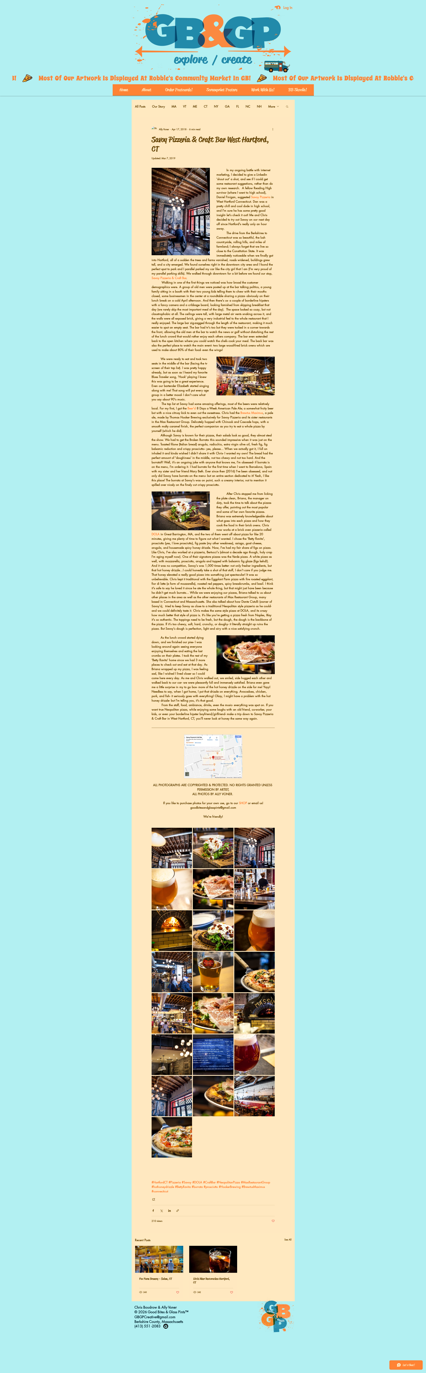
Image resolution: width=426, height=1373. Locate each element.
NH (259, 106)
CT (205, 106)
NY (216, 106)
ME (195, 106)
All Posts (140, 106)
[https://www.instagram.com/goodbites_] (165, 1326)
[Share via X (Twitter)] (161, 1210)
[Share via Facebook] (153, 1210)
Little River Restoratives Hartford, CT (211, 1280)
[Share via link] (177, 1210)
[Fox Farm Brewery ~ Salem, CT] (159, 1259)
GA (227, 106)
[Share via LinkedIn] (169, 1210)
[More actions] (273, 129)
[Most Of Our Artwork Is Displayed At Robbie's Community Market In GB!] (213, 78)
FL (237, 106)
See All (287, 1239)
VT (184, 106)
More (271, 106)
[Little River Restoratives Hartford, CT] (213, 1259)
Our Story (158, 106)
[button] (287, 106)
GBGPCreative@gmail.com (154, 1317)
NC (248, 106)
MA (174, 106)
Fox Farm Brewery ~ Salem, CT (155, 1279)
